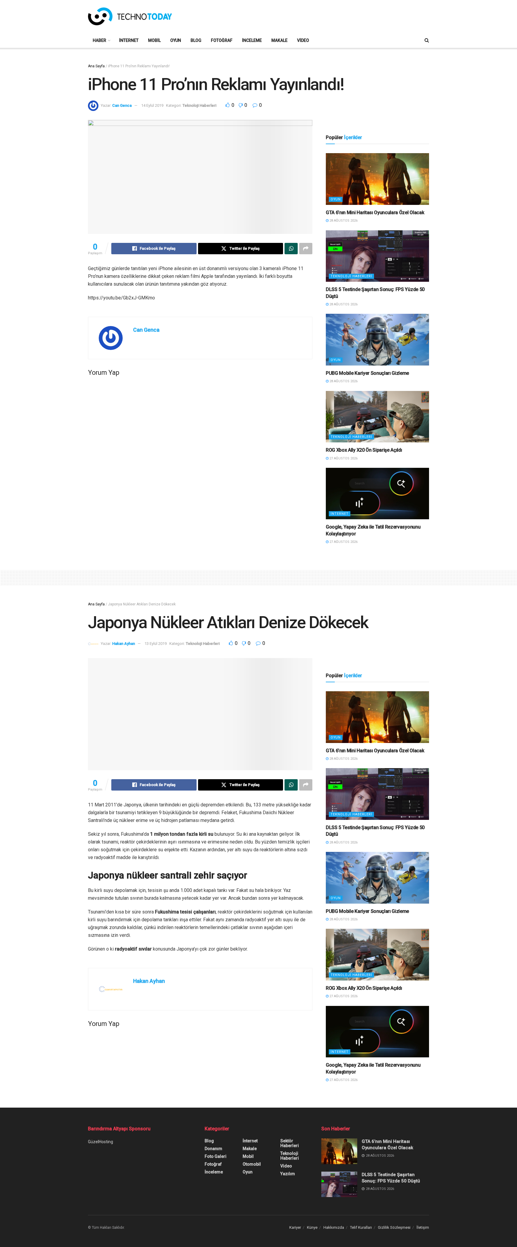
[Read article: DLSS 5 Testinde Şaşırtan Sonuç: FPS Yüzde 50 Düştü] (377, 256)
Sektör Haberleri (289, 1143)
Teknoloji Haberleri (199, 105)
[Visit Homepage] (130, 16)
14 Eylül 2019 (152, 105)
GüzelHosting (100, 1141)
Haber (99, 40)
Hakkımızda (333, 1227)
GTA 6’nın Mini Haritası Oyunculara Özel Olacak (375, 212)
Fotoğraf (221, 40)
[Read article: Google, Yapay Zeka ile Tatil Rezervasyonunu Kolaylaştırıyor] (377, 494)
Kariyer (295, 1227)
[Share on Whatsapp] (291, 248)
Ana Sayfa (96, 66)
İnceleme (252, 40)
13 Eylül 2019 (156, 643)
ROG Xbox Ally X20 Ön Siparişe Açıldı (364, 450)
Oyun (175, 40)
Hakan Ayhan (123, 643)
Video (303, 40)
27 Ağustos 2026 (343, 458)
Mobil (154, 40)
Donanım (213, 1148)
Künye (312, 1227)
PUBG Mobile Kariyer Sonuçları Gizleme (367, 373)
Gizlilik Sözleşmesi (394, 1227)
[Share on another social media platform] (305, 248)
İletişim (422, 1227)
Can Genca (122, 105)
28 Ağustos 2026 (343, 221)
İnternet (129, 40)
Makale (279, 40)
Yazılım (287, 1173)
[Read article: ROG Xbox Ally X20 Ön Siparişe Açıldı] (377, 417)
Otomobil (252, 1164)
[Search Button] (427, 40)
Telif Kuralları (361, 1227)
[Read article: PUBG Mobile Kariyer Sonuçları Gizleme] (377, 340)
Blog (196, 40)
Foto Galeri (215, 1156)
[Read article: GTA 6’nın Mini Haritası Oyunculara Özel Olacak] (377, 179)
